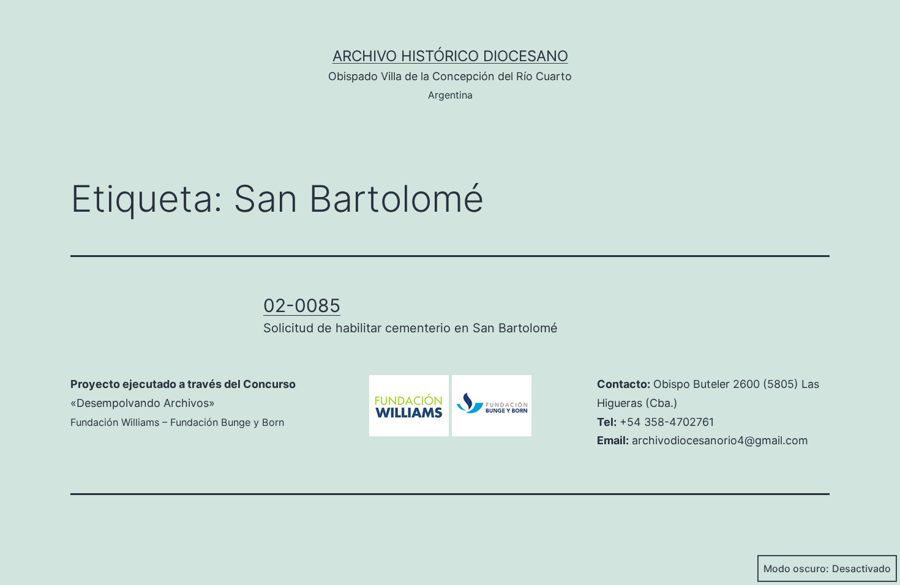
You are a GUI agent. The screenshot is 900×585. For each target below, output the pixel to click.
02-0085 (301, 305)
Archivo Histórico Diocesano (450, 56)
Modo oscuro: (796, 568)
